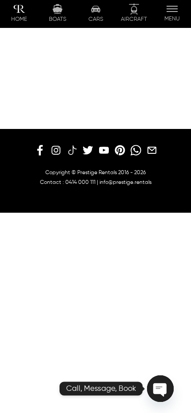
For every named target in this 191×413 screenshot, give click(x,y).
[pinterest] (120, 151)
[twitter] (88, 151)
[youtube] (104, 151)
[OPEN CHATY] (160, 388)
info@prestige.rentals (125, 182)
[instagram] (56, 151)
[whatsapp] (136, 151)
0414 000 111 (80, 182)
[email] (152, 151)
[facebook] (40, 151)
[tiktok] (72, 151)
